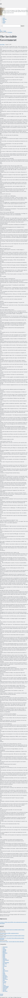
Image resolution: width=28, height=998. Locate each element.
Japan (4, 969)
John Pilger (2, 44)
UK (3, 983)
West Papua (5, 991)
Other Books (5, 976)
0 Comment (9, 32)
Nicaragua (5, 975)
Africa (4, 948)
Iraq (3, 968)
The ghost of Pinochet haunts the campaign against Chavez (12, 929)
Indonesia (5, 966)
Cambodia (5, 958)
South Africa (5, 979)
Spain (4, 980)
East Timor (5, 963)
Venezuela (5, 988)
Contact (1, 994)
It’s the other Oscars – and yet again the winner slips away (12, 941)
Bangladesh (5, 952)
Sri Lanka (4, 981)
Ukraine (4, 985)
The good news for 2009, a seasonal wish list (9, 933)
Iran (3, 967)
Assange (4, 949)
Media (5, 31)
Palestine (4, 977)
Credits (1, 995)
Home (1, 31)
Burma (4, 957)
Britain (4, 956)
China (4, 961)
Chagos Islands (6, 960)
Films (4, 964)
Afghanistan (5, 946)
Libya (4, 972)
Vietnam (4, 989)
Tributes (4, 982)
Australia (4, 950)
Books (4, 955)
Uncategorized (6, 986)
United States (5, 987)
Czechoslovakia (6, 962)
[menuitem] (4, 17)
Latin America (5, 970)
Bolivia (4, 954)
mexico (4, 974)
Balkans (4, 951)
